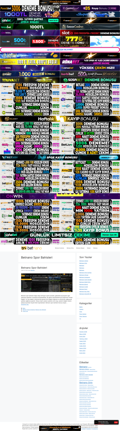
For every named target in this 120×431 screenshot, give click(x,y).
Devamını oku (25, 304)
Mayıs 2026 (82, 334)
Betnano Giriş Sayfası (85, 272)
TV (80, 318)
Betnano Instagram (84, 277)
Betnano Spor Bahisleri (34, 267)
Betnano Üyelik (83, 287)
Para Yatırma (83, 316)
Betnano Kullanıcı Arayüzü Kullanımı (85, 392)
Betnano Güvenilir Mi (85, 294)
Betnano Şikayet (80, 248)
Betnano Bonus (83, 284)
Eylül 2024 (82, 353)
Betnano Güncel (90, 385)
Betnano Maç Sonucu (83, 397)
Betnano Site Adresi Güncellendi (85, 404)
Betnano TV (81, 409)
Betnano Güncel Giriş (83, 386)
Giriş (80, 311)
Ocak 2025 (82, 343)
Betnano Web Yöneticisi (83, 411)
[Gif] (60, 119)
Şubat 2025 (82, 341)
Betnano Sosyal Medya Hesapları (85, 406)
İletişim (89, 248)
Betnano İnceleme (59, 248)
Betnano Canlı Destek (85, 279)
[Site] (30, 86)
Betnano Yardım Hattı (92, 411)
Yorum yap (25, 311)
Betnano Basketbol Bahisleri (92, 371)
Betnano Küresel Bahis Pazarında (85, 395)
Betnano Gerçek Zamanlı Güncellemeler (86, 380)
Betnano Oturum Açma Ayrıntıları (85, 399)
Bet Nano (89, 367)
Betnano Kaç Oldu (84, 291)
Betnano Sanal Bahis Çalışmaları (85, 402)
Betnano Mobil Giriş (84, 282)
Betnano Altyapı (83, 275)
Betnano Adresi (83, 261)
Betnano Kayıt (83, 289)
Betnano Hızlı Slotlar (91, 388)
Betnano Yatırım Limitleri (83, 413)
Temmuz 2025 (83, 339)
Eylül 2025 (82, 336)
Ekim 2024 (82, 350)
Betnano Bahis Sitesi (83, 371)
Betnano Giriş (70, 248)
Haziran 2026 (83, 331)
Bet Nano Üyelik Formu (89, 415)
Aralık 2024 (82, 346)
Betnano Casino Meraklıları (84, 378)
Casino (81, 309)
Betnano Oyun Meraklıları (83, 401)
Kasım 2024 (82, 348)
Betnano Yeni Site (92, 413)
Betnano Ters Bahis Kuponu (93, 408)
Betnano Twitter (87, 409)
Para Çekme (82, 314)
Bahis (24, 308)
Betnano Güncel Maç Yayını (92, 386)
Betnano (95, 248)
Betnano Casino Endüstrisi (29, 309)
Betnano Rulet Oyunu (92, 401)
